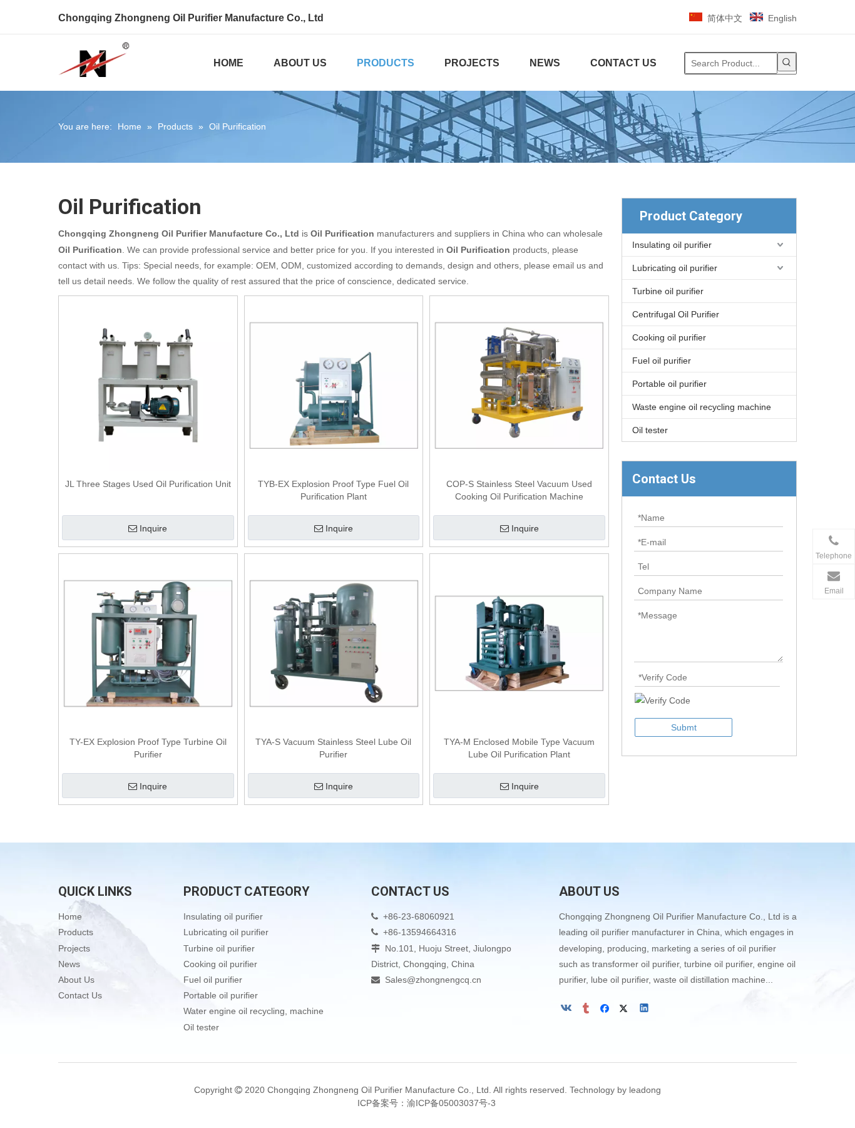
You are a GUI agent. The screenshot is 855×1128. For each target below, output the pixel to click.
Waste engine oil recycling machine (701, 407)
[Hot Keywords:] (786, 62)
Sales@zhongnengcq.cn (433, 980)
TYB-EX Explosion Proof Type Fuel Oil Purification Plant (333, 490)
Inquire (153, 528)
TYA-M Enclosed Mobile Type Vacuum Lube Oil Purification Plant (519, 748)
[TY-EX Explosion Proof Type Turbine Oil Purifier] (148, 642)
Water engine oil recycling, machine (253, 1011)
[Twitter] (625, 1009)
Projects (74, 948)
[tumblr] (587, 1009)
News (69, 964)
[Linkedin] (645, 1009)
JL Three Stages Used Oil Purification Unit (148, 484)
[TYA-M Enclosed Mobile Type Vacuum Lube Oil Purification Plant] (519, 642)
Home (70, 916)
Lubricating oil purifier (674, 268)
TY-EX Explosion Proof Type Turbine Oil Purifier (148, 748)
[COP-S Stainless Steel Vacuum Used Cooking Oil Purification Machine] (519, 384)
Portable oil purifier (669, 384)
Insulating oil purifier (672, 245)
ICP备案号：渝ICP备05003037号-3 (428, 1103)
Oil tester (650, 430)
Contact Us (80, 995)
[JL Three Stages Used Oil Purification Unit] (148, 384)
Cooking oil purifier (669, 337)
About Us (76, 980)
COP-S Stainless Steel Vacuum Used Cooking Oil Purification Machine (519, 490)
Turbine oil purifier (668, 291)
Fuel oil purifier (661, 361)
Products (75, 932)
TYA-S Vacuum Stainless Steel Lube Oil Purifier (333, 748)
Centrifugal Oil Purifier (675, 314)
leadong (645, 1090)
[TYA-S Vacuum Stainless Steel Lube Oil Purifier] (334, 642)
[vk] (567, 1009)
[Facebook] (606, 1009)
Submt (684, 727)
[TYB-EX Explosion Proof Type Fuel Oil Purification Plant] (334, 384)
